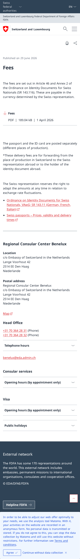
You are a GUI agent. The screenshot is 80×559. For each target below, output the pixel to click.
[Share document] (75, 43)
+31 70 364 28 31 (15, 330)
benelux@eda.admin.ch (19, 358)
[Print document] (67, 43)
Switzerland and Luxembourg (31, 29)
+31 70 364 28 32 (15, 335)
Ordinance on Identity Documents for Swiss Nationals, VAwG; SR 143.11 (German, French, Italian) (39, 204)
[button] (74, 498)
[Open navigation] (74, 29)
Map (6, 313)
